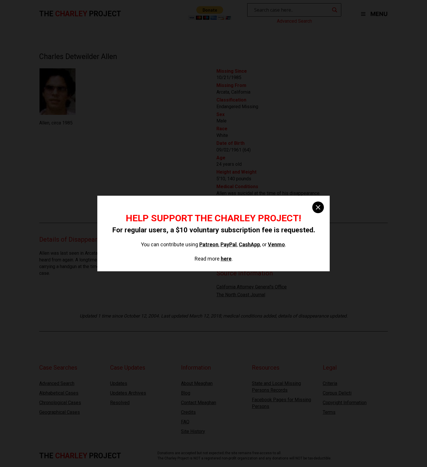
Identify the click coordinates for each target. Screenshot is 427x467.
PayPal (228, 244)
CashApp (249, 244)
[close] (318, 207)
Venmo (276, 244)
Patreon (208, 244)
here (226, 259)
